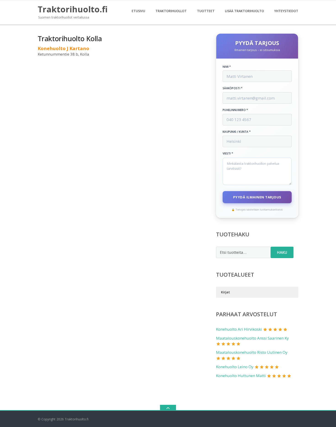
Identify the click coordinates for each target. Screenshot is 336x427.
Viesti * (228, 153)
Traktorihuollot (171, 11)
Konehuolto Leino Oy (234, 366)
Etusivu (138, 11)
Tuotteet (206, 11)
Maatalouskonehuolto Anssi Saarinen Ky (252, 338)
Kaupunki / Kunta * (237, 132)
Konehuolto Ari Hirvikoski (239, 329)
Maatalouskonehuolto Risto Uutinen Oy (252, 352)
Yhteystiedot (286, 11)
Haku (282, 252)
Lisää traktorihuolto (244, 11)
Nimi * (227, 67)
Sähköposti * (233, 88)
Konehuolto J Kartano (63, 48)
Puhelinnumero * (235, 110)
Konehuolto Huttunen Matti (241, 375)
